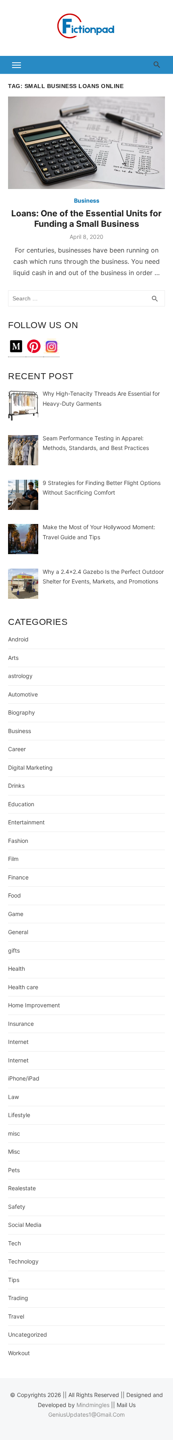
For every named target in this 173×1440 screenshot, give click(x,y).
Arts (13, 657)
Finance (18, 877)
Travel (16, 1316)
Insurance (21, 1023)
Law (13, 1096)
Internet (18, 1041)
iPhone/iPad (23, 1078)
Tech (14, 1243)
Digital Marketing (30, 767)
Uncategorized (27, 1334)
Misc (14, 1151)
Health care (23, 987)
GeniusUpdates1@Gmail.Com (86, 1414)
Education (21, 804)
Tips (13, 1279)
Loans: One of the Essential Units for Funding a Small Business (86, 218)
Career (17, 749)
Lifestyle (19, 1114)
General (18, 932)
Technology (23, 1261)
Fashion (18, 840)
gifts (14, 950)
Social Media (24, 1224)
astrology (20, 675)
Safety (16, 1206)
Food (14, 895)
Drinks (16, 785)
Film (13, 858)
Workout (19, 1353)
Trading (18, 1297)
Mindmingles (92, 1404)
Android (18, 639)
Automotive (23, 694)
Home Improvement (34, 1005)
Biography (21, 712)
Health (16, 968)
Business (86, 200)
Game (15, 913)
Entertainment (26, 822)
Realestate (22, 1188)
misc (14, 1133)
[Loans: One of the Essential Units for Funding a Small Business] (86, 143)
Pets (14, 1170)
